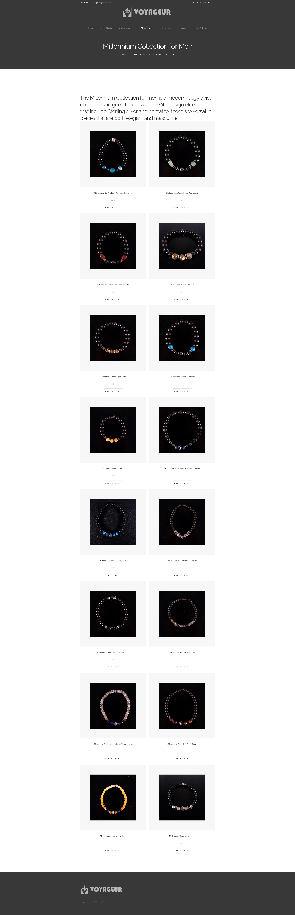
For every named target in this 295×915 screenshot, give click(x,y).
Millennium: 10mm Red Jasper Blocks (113, 285)
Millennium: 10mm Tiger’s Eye (113, 376)
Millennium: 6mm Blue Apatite (113, 560)
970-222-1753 (84, 3)
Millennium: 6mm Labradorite (182, 652)
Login (198, 3)
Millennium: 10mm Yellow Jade (113, 468)
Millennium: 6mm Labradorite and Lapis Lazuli (113, 744)
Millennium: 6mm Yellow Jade (113, 836)
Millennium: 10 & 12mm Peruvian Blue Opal (113, 193)
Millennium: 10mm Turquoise (182, 376)
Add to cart (113, 207)
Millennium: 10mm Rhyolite (182, 285)
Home (123, 55)
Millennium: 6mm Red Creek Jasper (182, 744)
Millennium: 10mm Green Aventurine (182, 193)
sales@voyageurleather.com (102, 3)
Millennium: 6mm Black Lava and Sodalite (182, 468)
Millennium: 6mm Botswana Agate (182, 560)
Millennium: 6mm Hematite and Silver (113, 652)
